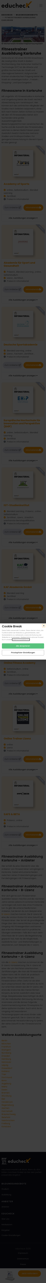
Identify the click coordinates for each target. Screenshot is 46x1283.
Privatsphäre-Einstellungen (23, 652)
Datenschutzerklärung (21, 639)
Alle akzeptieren (23, 646)
